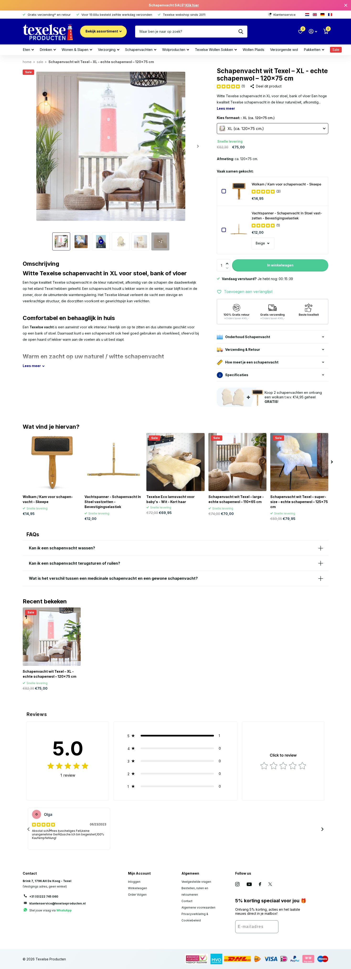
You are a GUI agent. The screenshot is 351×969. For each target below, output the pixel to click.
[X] (270, 884)
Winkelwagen (137, 888)
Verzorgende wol (284, 49)
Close (345, 5)
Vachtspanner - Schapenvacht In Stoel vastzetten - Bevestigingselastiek (287, 215)
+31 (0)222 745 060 (43, 896)
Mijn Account (139, 873)
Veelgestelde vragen (196, 881)
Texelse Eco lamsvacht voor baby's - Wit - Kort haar (170, 499)
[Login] (312, 31)
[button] (228, 260)
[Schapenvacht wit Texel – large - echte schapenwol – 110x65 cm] (237, 462)
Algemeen (190, 873)
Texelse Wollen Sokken (214, 49)
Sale (40, 62)
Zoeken (240, 32)
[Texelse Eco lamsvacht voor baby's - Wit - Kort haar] (175, 462)
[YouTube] (249, 884)
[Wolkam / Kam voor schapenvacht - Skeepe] (239, 191)
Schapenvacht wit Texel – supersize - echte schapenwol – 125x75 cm (299, 502)
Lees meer (226, 108)
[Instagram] (237, 884)
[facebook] (260, 884)
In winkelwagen (280, 265)
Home (27, 62)
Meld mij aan (292, 928)
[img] (228, 86)
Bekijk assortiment (102, 31)
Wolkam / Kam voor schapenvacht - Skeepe (286, 184)
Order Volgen (137, 894)
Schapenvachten (139, 49)
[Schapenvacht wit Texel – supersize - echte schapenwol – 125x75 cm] (299, 462)
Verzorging (107, 49)
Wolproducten (173, 49)
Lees (32, 366)
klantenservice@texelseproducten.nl (57, 903)
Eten (26, 49)
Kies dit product (224, 191)
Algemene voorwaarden (198, 907)
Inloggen (134, 881)
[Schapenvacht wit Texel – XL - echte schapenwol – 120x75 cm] (52, 636)
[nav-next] (322, 829)
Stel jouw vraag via (50, 910)
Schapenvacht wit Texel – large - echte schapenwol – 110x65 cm (236, 499)
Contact (186, 901)
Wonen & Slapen (75, 49)
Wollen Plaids (253, 49)
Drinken (46, 49)
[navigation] (61, 241)
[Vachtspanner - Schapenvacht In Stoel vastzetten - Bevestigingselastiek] (239, 230)
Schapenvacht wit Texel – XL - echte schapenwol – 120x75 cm (49, 673)
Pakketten (312, 49)
